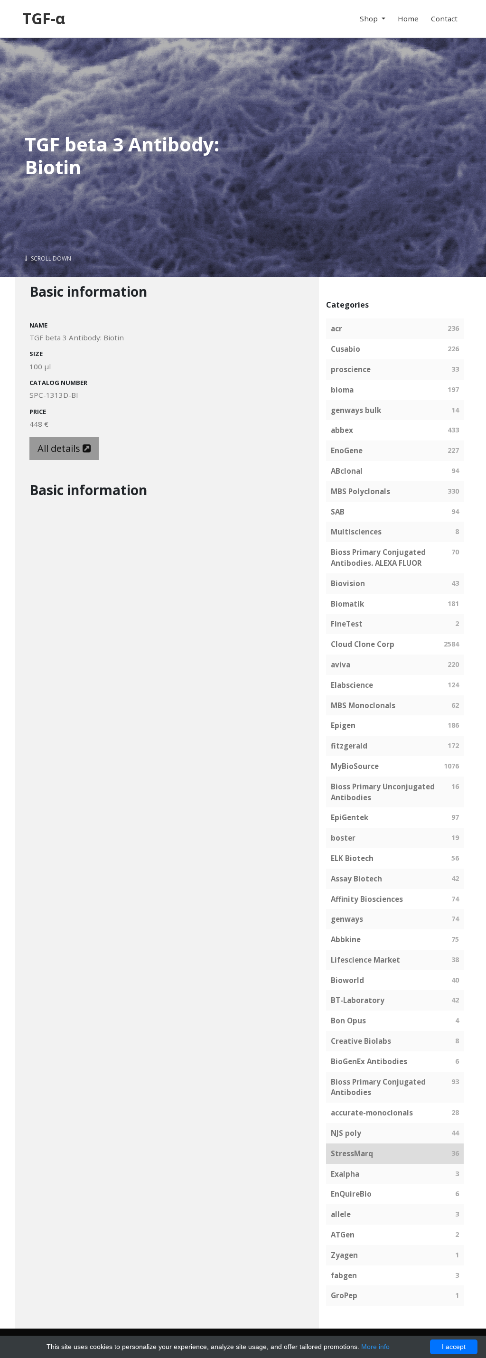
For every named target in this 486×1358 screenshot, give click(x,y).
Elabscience (352, 685)
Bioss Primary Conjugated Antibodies (378, 1087)
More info (375, 1346)
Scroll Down (50, 258)
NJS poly (346, 1133)
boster (343, 838)
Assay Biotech (356, 878)
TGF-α (43, 18)
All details (60, 448)
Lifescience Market (365, 960)
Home (408, 18)
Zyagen (344, 1255)
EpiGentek (349, 817)
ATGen (343, 1234)
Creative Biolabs (361, 1041)
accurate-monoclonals (372, 1112)
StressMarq (352, 1153)
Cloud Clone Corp (362, 644)
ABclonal (347, 471)
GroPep (344, 1295)
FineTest (347, 623)
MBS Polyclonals (360, 491)
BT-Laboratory (357, 1000)
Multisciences (356, 531)
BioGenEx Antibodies (369, 1061)
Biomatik (347, 604)
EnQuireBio (351, 1194)
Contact (444, 18)
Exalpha (345, 1174)
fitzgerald (349, 745)
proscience (351, 369)
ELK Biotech (352, 858)
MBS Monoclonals (363, 705)
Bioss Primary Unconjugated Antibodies (383, 792)
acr (336, 328)
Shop (370, 18)
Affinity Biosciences (367, 899)
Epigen (343, 725)
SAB (338, 511)
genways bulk (356, 410)
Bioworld (347, 980)
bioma (342, 389)
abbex (342, 430)
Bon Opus (348, 1020)
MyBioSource (355, 766)
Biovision (348, 583)
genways (347, 919)
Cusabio (345, 349)
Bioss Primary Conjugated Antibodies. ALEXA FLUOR (378, 557)
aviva (340, 664)
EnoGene (347, 450)
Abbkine (346, 939)
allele (341, 1214)
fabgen (344, 1275)
